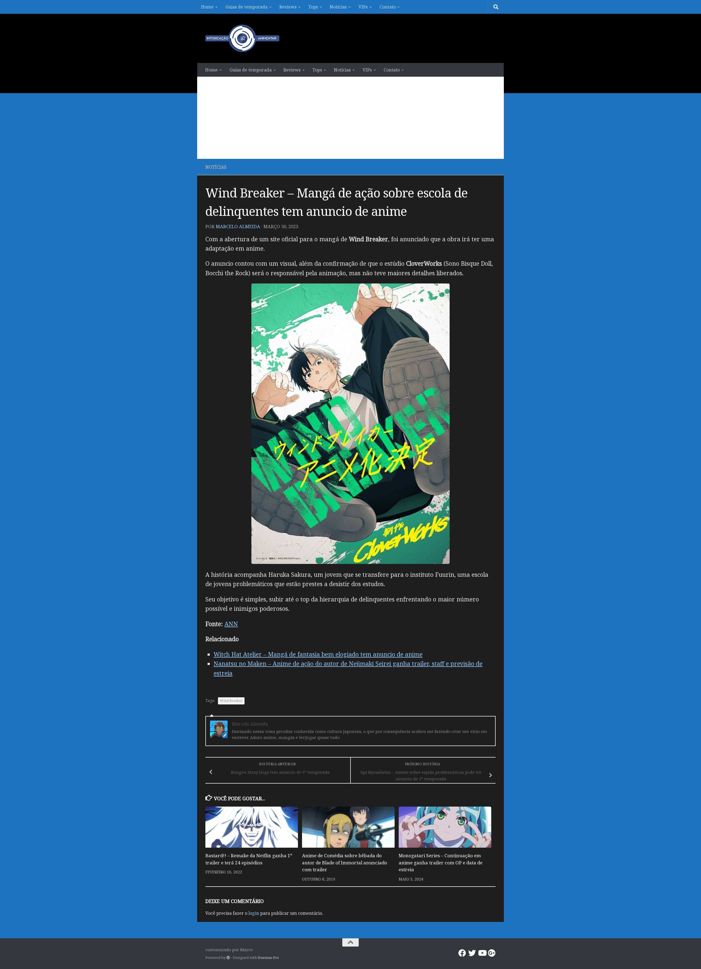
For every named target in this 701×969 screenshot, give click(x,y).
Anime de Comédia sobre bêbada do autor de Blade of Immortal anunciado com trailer (344, 862)
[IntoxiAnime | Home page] (242, 38)
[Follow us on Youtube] (482, 953)
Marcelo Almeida (238, 226)
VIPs (363, 7)
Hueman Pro (268, 957)
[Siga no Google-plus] (492, 953)
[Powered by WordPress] (228, 957)
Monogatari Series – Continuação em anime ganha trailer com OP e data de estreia (440, 862)
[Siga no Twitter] (472, 953)
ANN (231, 624)
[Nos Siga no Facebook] (462, 953)
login (253, 913)
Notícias (338, 7)
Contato (388, 7)
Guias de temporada (246, 7)
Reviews (288, 7)
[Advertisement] (350, 117)
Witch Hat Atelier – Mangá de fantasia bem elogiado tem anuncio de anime (318, 654)
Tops (313, 7)
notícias (215, 167)
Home (207, 7)
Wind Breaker (231, 700)
